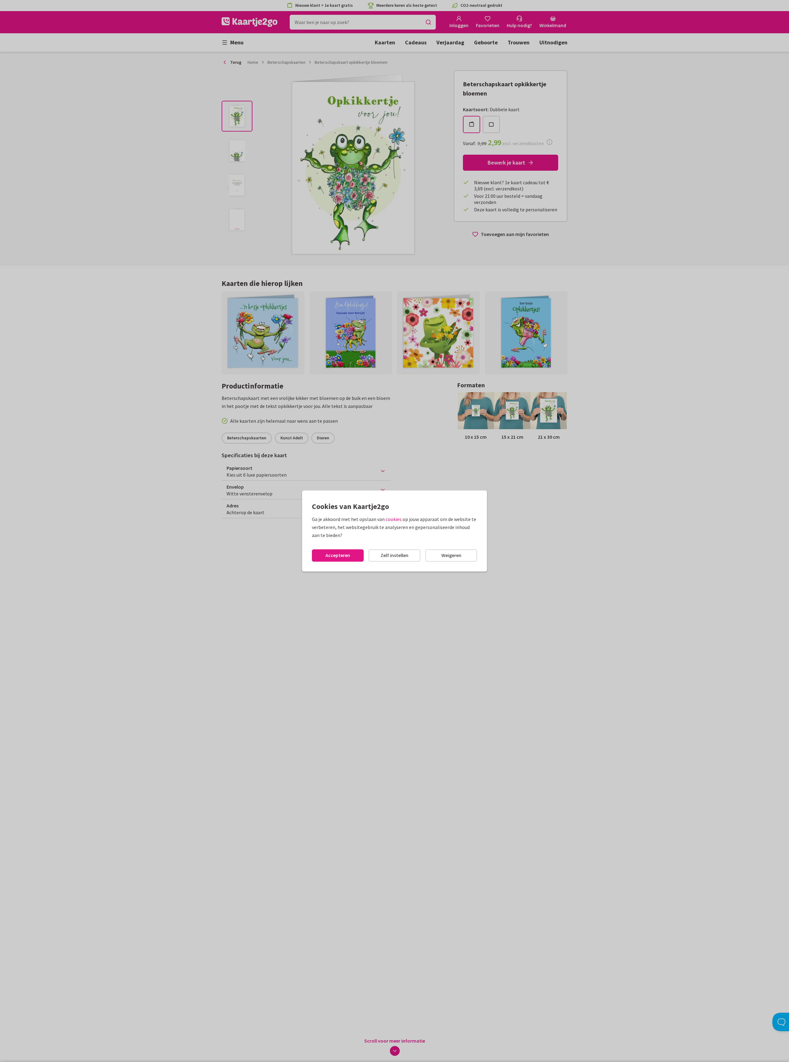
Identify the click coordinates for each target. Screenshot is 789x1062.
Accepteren (337, 555)
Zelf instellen (394, 555)
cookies (394, 519)
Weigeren (451, 555)
